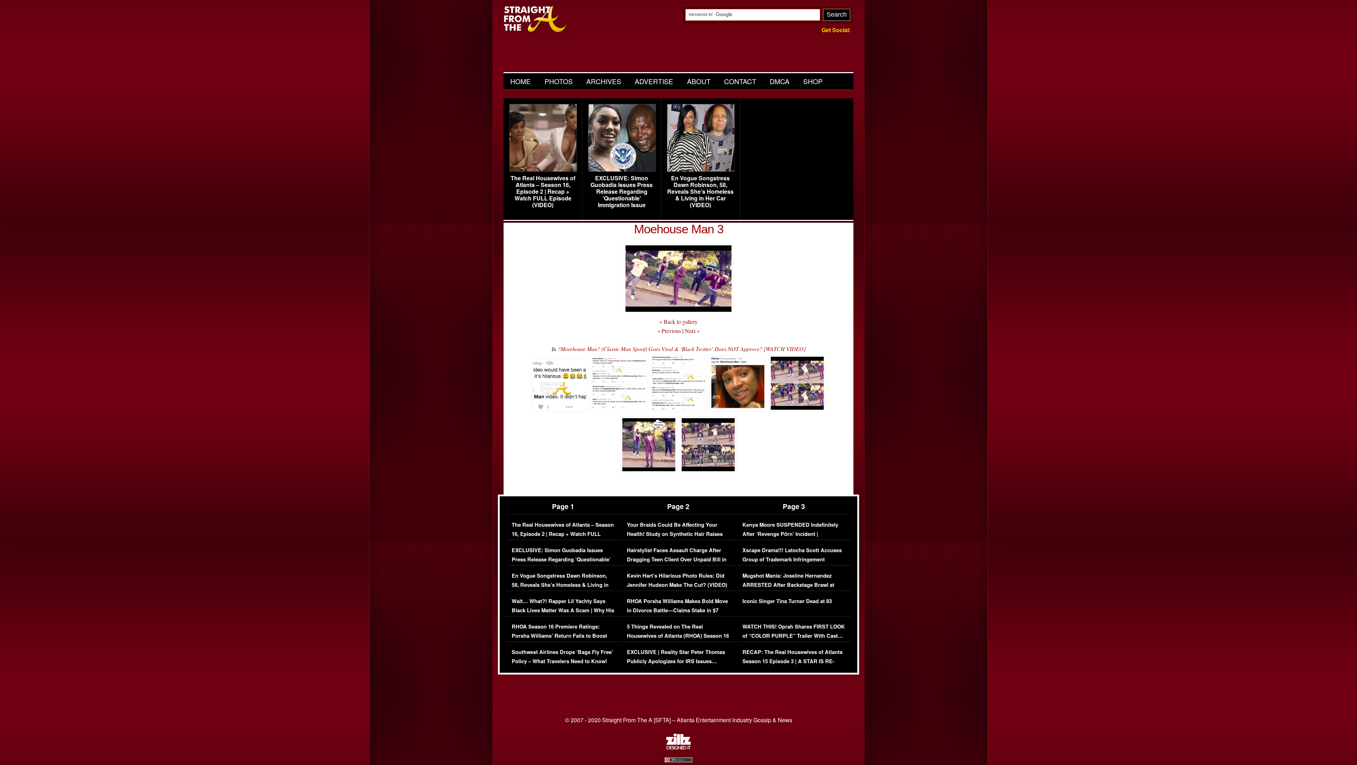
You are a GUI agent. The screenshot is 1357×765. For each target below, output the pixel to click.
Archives (603, 81)
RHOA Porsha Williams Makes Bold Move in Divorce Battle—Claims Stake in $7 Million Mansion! (677, 610)
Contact (740, 81)
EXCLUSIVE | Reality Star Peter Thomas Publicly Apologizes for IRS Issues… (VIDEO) (676, 661)
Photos (559, 81)
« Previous (669, 330)
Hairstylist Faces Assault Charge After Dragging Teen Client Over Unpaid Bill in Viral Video (677, 559)
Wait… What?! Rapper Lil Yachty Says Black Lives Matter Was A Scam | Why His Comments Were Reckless (563, 610)
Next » (692, 330)
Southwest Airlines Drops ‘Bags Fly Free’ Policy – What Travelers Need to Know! (562, 656)
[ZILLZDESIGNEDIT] (678, 747)
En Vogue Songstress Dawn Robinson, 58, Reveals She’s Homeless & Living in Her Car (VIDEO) (700, 192)
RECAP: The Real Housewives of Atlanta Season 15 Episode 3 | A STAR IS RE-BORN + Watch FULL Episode (792, 661)
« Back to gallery (678, 321)
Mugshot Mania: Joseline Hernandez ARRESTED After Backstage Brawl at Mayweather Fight (788, 584)
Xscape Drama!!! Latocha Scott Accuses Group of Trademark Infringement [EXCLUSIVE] (792, 559)
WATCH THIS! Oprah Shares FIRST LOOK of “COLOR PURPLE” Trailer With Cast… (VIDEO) (793, 635)
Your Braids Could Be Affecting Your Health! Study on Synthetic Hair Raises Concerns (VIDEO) (675, 534)
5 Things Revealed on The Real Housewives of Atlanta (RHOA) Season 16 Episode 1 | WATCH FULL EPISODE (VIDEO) (678, 640)
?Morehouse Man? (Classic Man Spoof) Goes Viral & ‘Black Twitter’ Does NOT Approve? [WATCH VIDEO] (682, 348)
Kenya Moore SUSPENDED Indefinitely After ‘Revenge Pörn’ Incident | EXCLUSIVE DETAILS (790, 534)
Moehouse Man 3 (678, 229)
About (699, 81)
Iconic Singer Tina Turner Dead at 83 (787, 601)
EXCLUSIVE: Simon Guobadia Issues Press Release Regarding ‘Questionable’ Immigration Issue (622, 192)
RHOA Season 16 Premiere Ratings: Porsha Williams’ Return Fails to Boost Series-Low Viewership (559, 635)
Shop (813, 81)
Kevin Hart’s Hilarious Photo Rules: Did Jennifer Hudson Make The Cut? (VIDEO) (677, 580)
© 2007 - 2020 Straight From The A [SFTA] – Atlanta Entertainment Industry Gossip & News (678, 720)
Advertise (654, 81)
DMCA (779, 81)
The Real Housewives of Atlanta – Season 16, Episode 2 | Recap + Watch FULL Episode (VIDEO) (543, 192)
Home (520, 81)
